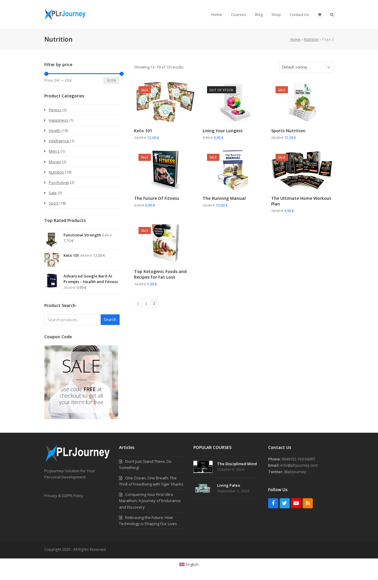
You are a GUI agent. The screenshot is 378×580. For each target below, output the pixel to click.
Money (55, 161)
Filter (111, 81)
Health (55, 130)
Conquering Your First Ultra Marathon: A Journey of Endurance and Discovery (150, 500)
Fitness (55, 109)
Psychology (59, 182)
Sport (53, 203)
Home (295, 39)
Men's (54, 151)
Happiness (58, 120)
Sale (53, 192)
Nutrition (311, 39)
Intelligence (59, 140)
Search (110, 319)
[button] (319, 14)
